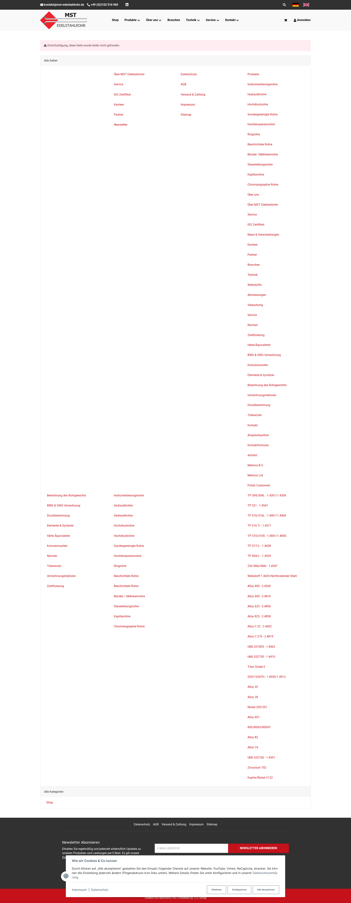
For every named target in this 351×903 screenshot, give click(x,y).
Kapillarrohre (256, 174)
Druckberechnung (259, 405)
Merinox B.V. (255, 465)
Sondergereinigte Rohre (263, 114)
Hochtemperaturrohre (261, 124)
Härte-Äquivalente (259, 345)
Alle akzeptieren (266, 889)
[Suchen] (284, 4)
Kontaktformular (258, 445)
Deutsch (295, 5)
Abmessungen (257, 295)
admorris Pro (167, 898)
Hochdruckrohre (258, 104)
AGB (156, 824)
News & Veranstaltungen (263, 234)
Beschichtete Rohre (260, 144)
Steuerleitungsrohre (260, 164)
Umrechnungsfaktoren (262, 395)
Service (252, 214)
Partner (252, 254)
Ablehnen (217, 889)
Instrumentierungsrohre (263, 84)
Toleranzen (255, 415)
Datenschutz (99, 889)
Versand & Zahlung (174, 824)
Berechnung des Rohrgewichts (267, 385)
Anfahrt (252, 455)
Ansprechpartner (258, 435)
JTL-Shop (200, 898)
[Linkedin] (127, 4)
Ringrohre (254, 134)
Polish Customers (259, 485)
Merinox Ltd (255, 475)
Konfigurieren (239, 889)
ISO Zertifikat (256, 224)
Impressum (79, 889)
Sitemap (212, 824)
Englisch (306, 5)
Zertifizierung (256, 335)
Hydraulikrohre (257, 94)
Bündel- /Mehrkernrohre (263, 154)
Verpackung (255, 305)
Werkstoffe (255, 285)
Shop (49, 802)
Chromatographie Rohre (263, 184)
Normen (253, 325)
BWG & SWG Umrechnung (264, 355)
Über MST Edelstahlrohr (263, 204)
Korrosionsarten (258, 365)
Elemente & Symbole (261, 375)
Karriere (252, 244)
